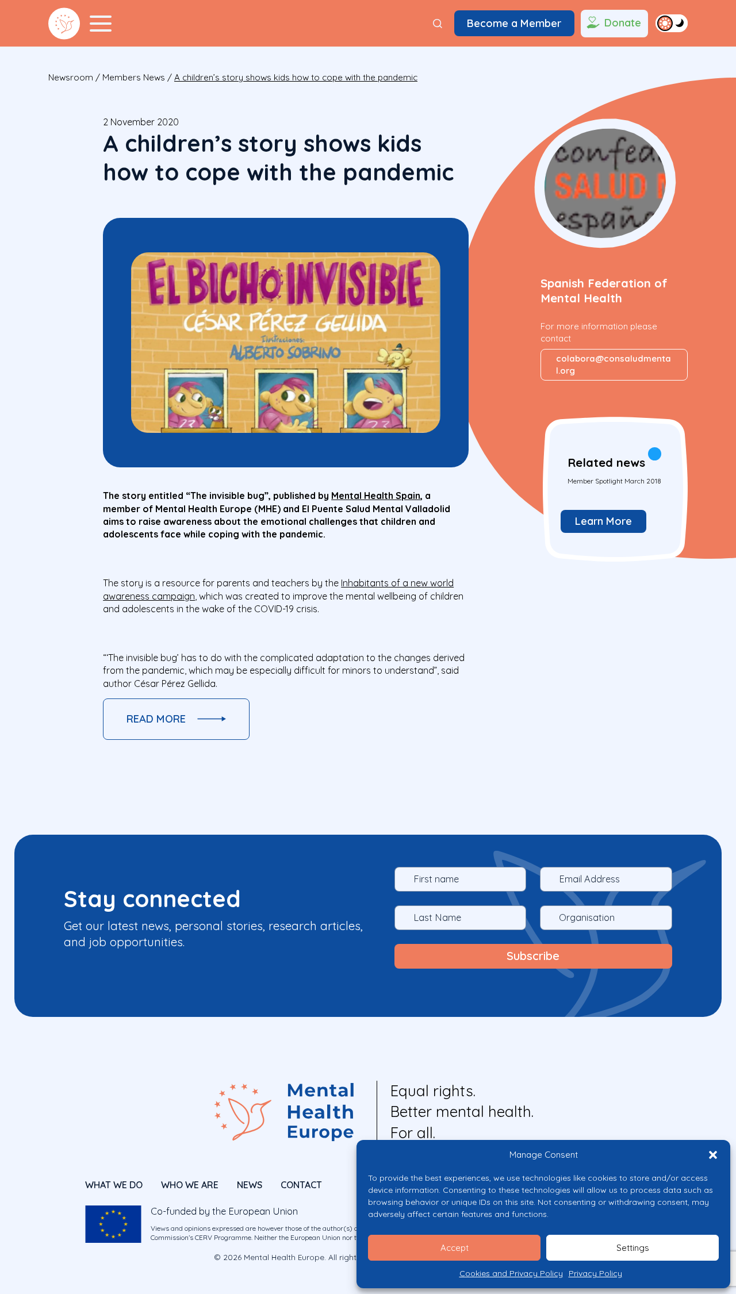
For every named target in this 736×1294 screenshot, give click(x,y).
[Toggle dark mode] (672, 23)
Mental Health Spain (375, 495)
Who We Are (189, 1185)
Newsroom (70, 77)
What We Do (114, 1185)
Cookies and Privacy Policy (511, 1273)
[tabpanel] (614, 488)
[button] (713, 1155)
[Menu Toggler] (100, 23)
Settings (632, 1247)
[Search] (437, 23)
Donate (622, 22)
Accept (454, 1247)
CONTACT (301, 1185)
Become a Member (514, 23)
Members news (133, 77)
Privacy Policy (595, 1273)
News (249, 1185)
